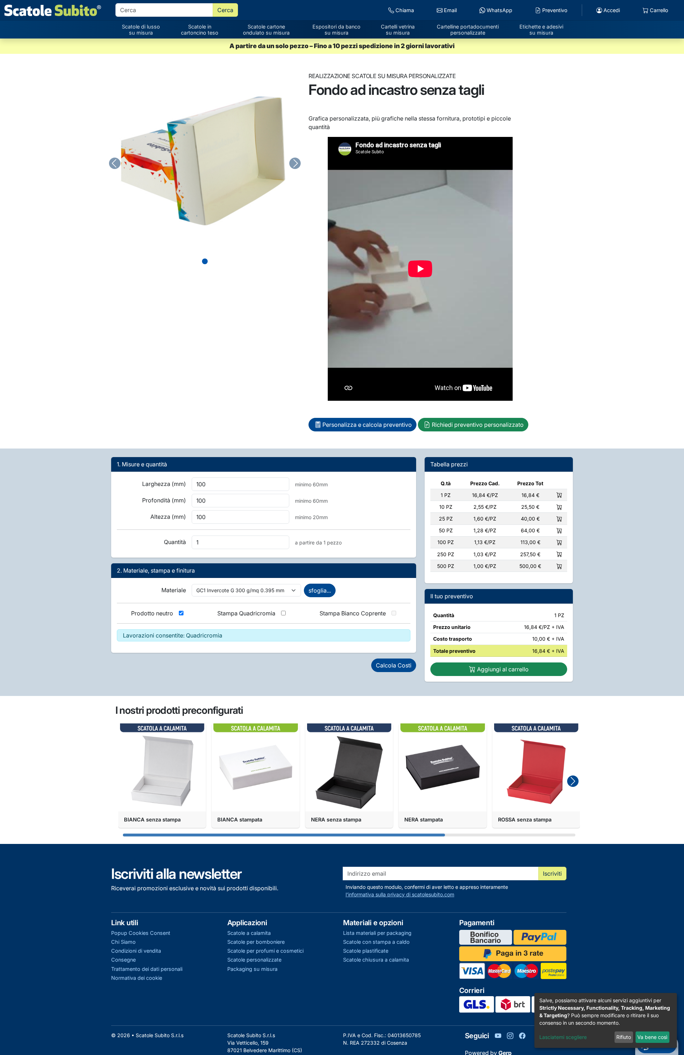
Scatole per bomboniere (256, 942)
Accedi (611, 10)
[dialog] (605, 1020)
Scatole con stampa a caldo (376, 942)
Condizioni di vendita (136, 951)
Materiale (173, 590)
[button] (573, 781)
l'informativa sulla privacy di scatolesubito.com (400, 894)
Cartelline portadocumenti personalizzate (468, 30)
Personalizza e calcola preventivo (367, 424)
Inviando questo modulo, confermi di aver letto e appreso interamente (427, 890)
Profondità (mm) (164, 500)
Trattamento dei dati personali (146, 969)
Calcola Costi (393, 665)
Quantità (175, 542)
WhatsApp (498, 10)
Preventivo (554, 10)
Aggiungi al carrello (502, 669)
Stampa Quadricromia (246, 613)
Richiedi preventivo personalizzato (478, 424)
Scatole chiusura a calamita (376, 960)
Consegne (123, 960)
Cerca (225, 10)
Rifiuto (623, 1037)
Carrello (658, 10)
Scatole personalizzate (254, 960)
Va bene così (652, 1037)
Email (449, 10)
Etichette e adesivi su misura (541, 30)
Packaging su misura (252, 969)
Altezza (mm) (168, 516)
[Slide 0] (205, 261)
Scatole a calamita (249, 933)
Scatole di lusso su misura (141, 30)
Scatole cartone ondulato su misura (266, 30)
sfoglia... (320, 590)
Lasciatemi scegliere (563, 1037)
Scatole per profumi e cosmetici (265, 951)
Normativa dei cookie (136, 978)
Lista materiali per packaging (377, 933)
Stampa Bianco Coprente (353, 613)
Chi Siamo (123, 942)
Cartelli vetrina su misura (398, 30)
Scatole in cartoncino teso (199, 30)
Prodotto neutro (152, 613)
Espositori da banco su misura (336, 30)
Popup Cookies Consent (140, 933)
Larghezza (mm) (164, 483)
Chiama (404, 10)
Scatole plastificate (365, 951)
